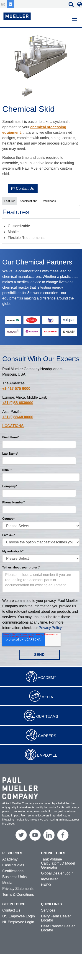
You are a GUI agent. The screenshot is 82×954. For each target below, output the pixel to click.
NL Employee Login (18, 922)
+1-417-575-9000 (16, 388)
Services (48, 910)
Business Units (14, 877)
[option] (41, 57)
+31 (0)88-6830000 (17, 403)
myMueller (49, 879)
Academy (47, 678)
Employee (47, 755)
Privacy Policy (50, 628)
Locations (13, 426)
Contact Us (24, 188)
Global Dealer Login (57, 873)
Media (47, 697)
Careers (47, 736)
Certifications (12, 871)
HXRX (46, 885)
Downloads (49, 201)
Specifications (28, 201)
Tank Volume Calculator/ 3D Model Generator (58, 863)
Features (9, 201)
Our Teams (47, 716)
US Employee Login (18, 916)
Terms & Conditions (18, 894)
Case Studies (13, 865)
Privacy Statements (17, 889)
